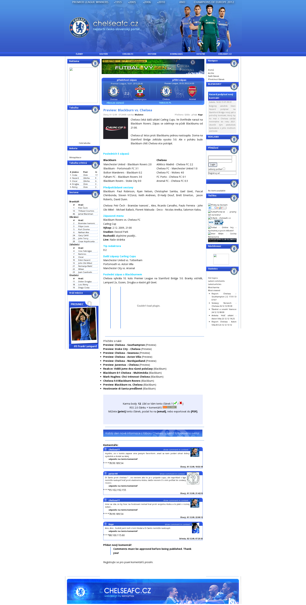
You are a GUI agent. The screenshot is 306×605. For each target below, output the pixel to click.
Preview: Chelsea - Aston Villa (122, 356)
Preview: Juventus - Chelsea (121, 364)
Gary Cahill (83, 235)
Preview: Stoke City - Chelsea (121, 349)
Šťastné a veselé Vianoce (224, 309)
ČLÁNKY (79, 54)
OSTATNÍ (200, 54)
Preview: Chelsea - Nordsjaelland (124, 361)
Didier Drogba (85, 281)
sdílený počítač (215, 169)
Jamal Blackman (85, 213)
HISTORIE (152, 54)
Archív (211, 73)
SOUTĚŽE (103, 54)
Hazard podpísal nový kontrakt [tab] (221, 96)
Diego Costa (83, 287)
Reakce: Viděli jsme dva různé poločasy (128, 368)
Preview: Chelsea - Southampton (124, 345)
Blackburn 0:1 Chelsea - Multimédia (125, 372)
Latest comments (216, 281)
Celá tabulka (84, 143)
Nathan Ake (83, 232)
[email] (161, 411)
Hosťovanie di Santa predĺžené (122, 388)
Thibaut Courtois (86, 210)
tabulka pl (165, 103)
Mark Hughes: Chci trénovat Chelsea (126, 376)
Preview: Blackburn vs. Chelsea (123, 384)
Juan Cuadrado (85, 272)
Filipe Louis (83, 226)
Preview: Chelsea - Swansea (121, 353)
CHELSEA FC (127, 54)
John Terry (83, 238)
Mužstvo (139, 114)
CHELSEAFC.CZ (225, 54)
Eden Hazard (84, 260)
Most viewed (214, 290)
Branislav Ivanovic (86, 223)
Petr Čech (83, 207)
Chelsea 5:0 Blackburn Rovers (121, 380)
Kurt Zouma (84, 229)
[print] (122, 411)
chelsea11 (114, 449)
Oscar (81, 257)
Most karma (213, 287)
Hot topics (213, 278)
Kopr (200, 114)
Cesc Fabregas (85, 251)
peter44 (113, 473)
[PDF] (194, 411)
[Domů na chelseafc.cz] (153, 51)
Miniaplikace (75, 157)
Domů (211, 70)
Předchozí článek (216, 79)
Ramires (82, 254)
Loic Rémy (83, 284)
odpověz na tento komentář (123, 459)
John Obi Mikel (85, 263)
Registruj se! (214, 173)
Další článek (213, 76)
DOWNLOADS (176, 54)
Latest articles (214, 284)
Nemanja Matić (85, 266)
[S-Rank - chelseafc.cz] (219, 218)
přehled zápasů (115, 103)
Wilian (81, 269)
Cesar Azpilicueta (86, 241)
